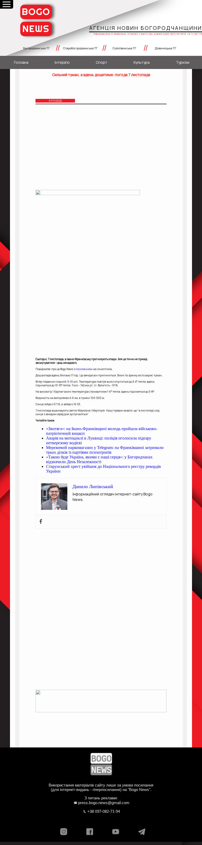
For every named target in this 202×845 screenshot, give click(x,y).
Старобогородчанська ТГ (80, 48)
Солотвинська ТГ (124, 48)
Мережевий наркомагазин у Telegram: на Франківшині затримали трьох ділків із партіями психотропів (105, 449)
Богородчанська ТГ (36, 48)
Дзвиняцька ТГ (165, 48)
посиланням (84, 369)
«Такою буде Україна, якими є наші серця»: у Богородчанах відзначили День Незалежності (99, 459)
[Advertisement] (101, 151)
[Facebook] (40, 522)
